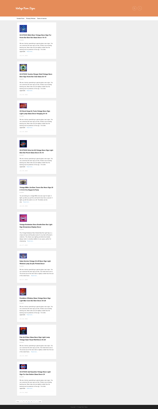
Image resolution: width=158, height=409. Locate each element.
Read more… (30, 51)
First (18, 401)
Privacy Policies (30, 18)
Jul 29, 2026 (24, 94)
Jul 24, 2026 (24, 392)
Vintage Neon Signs (25, 8)
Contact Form (20, 18)
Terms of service (42, 18)
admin (22, 40)
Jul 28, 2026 (24, 170)
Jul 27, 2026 (24, 245)
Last (40, 401)
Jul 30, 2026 (24, 55)
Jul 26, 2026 (24, 318)
